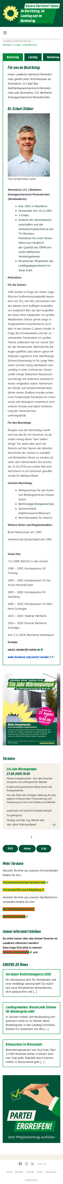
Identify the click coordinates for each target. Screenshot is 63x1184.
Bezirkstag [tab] (13, 57)
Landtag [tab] (33, 57)
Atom (27, 848)
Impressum (51, 1171)
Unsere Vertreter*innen (42, 6)
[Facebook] (20, 1164)
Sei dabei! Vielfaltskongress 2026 (28, 974)
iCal (43, 848)
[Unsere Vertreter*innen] (11, 13)
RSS (10, 848)
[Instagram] (26, 1164)
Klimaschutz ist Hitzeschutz (24, 1044)
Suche (40, 1171)
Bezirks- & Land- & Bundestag (20, 44)
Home (9, 1171)
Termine (9, 758)
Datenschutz (31, 1179)
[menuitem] (9, 1172)
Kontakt (19, 1171)
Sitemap (30, 1171)
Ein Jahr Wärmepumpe (21, 769)
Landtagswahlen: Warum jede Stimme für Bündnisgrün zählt (31, 1009)
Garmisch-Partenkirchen (17, 41)
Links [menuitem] (40, 1163)
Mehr (31, 824)
